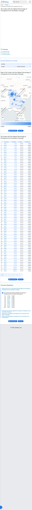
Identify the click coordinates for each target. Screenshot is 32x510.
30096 (5, 209)
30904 (5, 262)
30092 (5, 215)
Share (21, 130)
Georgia (6, 4)
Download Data (13, 130)
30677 (5, 226)
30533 (5, 265)
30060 (5, 227)
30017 (5, 205)
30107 (5, 197)
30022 (5, 181)
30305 (5, 152)
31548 (5, 185)
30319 (5, 195)
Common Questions (6, 54)
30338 (5, 198)
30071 (5, 233)
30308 (5, 178)
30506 (5, 240)
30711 (5, 148)
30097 (5, 162)
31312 (5, 176)
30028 (5, 229)
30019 (5, 186)
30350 (5, 267)
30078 (5, 217)
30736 (5, 190)
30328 (5, 243)
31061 (5, 200)
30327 (5, 246)
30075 (5, 221)
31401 (5, 252)
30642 (5, 207)
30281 (5, 250)
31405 (5, 193)
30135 (5, 253)
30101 (5, 191)
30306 (5, 174)
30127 (5, 258)
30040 (5, 238)
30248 (5, 183)
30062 (5, 236)
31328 (5, 147)
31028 (5, 143)
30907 (5, 231)
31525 (5, 166)
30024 (5, 264)
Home (2, 4)
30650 (5, 203)
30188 (5, 145)
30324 (5, 173)
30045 (5, 234)
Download (28, 75)
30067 (5, 212)
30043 (5, 255)
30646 (5, 157)
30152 (5, 260)
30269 (5, 245)
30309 (5, 164)
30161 (5, 241)
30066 (5, 214)
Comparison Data (5, 52)
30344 (5, 202)
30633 (5, 171)
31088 (5, 210)
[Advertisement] (16, 31)
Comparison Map (5, 51)
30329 (5, 169)
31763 (5, 224)
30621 (5, 159)
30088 (5, 222)
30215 (5, 269)
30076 (5, 188)
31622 (5, 154)
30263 (5, 257)
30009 (5, 161)
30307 (5, 219)
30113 (5, 179)
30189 (5, 167)
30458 (5, 270)
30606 (5, 248)
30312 (5, 150)
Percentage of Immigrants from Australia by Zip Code (11, 6)
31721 (5, 155)
